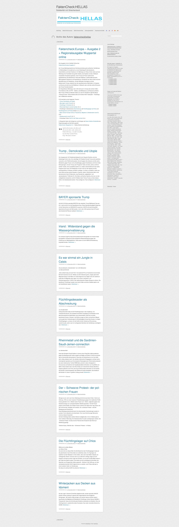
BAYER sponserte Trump (74, 197)
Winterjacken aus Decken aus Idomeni (77, 485)
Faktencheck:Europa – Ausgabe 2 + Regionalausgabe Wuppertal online (79, 53)
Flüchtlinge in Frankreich (66, 105)
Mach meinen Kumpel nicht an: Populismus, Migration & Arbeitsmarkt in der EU (79, 112)
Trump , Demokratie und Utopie (78, 151)
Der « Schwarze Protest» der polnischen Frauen (79, 389)
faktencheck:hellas (78, 30)
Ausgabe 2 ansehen (112, 104)
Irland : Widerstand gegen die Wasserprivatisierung (77, 228)
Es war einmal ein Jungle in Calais (76, 259)
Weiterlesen (80, 211)
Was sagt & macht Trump (66, 103)
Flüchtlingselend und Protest (66, 110)
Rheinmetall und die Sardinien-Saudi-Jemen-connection (78, 342)
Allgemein (68, 139)
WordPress (88, 523)
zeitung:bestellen (89, 30)
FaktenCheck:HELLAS (71, 6)
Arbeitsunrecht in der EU (66, 116)
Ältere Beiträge (59, 41)
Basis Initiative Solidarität (92, 121)
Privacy (114, 186)
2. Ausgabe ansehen (112, 83)
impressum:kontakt (99, 30)
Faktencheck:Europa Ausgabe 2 (67, 65)
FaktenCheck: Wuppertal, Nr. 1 (66, 125)
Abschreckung (77, 109)
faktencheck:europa (67, 30)
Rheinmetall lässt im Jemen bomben (69, 107)
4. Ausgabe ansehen (112, 80)
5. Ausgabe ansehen (112, 79)
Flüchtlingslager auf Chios (89, 109)
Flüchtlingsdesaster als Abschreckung (73, 301)
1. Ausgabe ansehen (112, 84)
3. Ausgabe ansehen (112, 81)
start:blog (58, 30)
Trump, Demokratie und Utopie (67, 101)
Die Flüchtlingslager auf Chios (77, 441)
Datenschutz (109, 186)
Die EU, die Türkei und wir (75, 118)
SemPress (96, 523)
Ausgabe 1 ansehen (112, 105)
